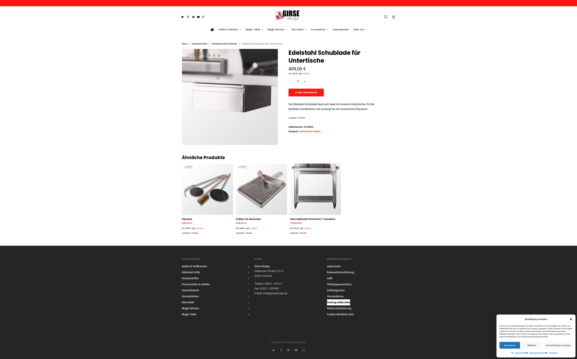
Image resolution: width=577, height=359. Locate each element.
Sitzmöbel (188, 302)
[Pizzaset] (207, 189)
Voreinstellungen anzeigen (558, 345)
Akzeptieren (510, 345)
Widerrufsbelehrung (339, 308)
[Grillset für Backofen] (261, 189)
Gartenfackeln (190, 290)
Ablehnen (531, 345)
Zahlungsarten (336, 290)
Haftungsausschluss (339, 284)
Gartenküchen (190, 296)
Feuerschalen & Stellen (196, 284)
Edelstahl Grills (191, 272)
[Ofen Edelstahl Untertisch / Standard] (315, 189)
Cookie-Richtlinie (521, 353)
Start (184, 43)
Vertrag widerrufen (338, 302)
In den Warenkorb (306, 92)
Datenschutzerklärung (538, 353)
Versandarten (335, 296)
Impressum (553, 353)
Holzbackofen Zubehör (224, 43)
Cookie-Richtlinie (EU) (340, 314)
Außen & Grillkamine (194, 266)
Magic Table (189, 314)
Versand (306, 73)
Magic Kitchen (190, 308)
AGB (329, 278)
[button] (570, 319)
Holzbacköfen (199, 43)
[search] (386, 16)
